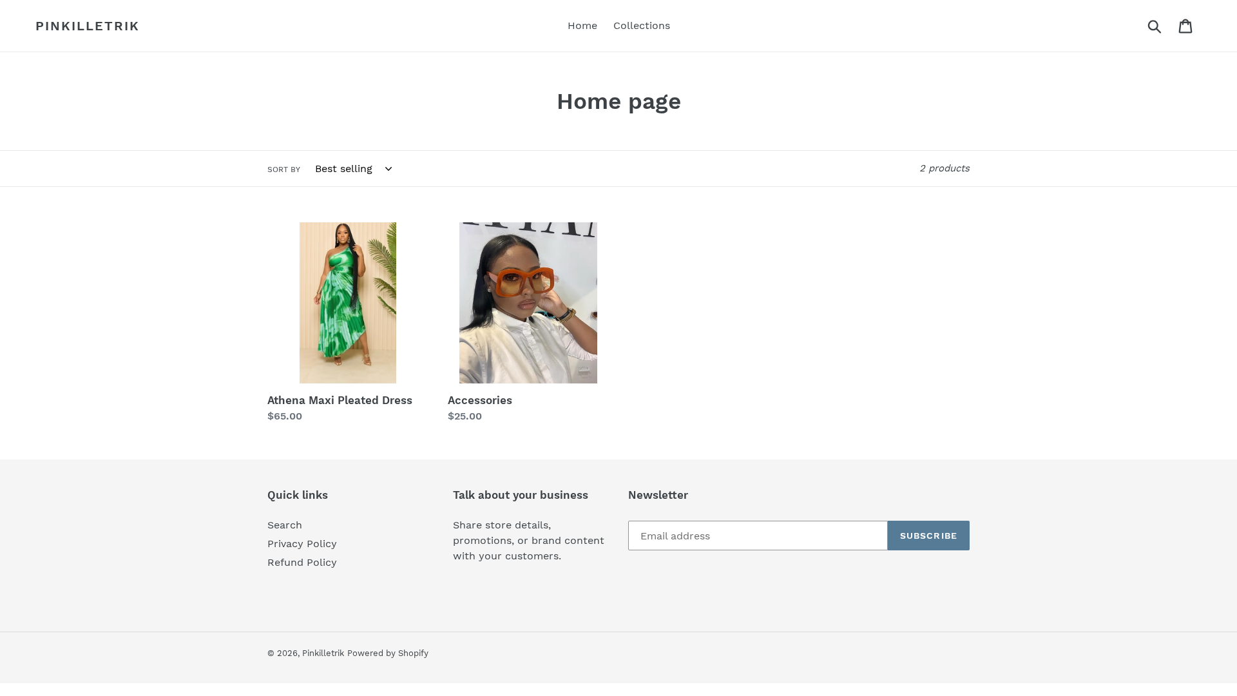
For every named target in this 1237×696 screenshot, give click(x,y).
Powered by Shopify (387, 653)
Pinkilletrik (87, 26)
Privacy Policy (302, 543)
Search (284, 525)
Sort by (283, 169)
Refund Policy (302, 562)
